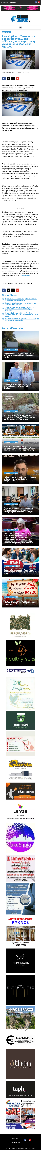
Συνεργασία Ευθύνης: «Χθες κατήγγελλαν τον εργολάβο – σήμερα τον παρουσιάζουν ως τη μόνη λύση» (22, 314)
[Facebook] (36, 2)
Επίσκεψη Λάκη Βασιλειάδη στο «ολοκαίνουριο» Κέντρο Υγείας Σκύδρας (21, 303)
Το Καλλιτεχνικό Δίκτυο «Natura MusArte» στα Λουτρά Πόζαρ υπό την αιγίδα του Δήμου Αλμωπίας (20, 309)
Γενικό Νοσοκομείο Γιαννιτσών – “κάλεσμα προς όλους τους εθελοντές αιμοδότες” (20, 603)
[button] (20, 27)
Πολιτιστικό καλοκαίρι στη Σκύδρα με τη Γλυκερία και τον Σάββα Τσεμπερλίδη (22, 319)
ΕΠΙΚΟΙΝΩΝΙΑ (13, 2)
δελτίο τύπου (25, 276)
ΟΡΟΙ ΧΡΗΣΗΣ (4, 2)
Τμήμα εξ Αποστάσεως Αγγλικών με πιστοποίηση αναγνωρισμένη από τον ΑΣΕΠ (20, 572)
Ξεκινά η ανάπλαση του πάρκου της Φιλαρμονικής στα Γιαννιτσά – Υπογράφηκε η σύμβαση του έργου (19, 510)
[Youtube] (39, 2)
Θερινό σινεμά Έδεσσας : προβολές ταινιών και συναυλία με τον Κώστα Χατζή (21, 299)
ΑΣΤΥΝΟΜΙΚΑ (6, 32)
